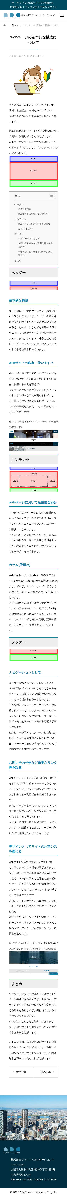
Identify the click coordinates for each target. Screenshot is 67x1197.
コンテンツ (20, 219)
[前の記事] (21, 1072)
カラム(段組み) (25, 228)
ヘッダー (19, 204)
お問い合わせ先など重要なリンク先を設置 (35, 245)
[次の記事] (46, 1072)
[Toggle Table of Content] (50, 196)
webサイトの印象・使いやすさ (33, 214)
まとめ (17, 260)
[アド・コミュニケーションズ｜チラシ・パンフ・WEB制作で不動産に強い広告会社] (12, 15)
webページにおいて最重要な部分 (34, 224)
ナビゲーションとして (29, 238)
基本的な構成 (24, 209)
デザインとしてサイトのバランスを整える (35, 253)
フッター (19, 234)
